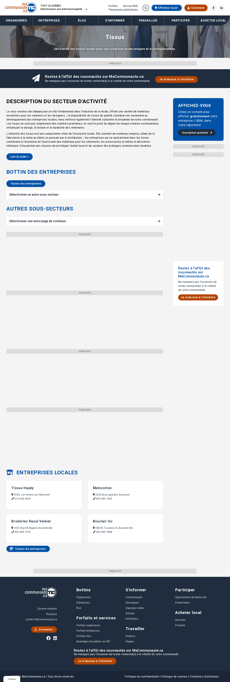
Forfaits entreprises (88, 630)
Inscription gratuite (195, 132)
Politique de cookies (174, 676)
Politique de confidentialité (142, 676)
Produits (180, 625)
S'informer (136, 590)
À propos (51, 614)
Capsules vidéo (135, 608)
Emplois (130, 636)
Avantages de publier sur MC (93, 641)
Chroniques (132, 602)
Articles (130, 613)
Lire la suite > (19, 156)
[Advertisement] (84, 260)
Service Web (130, 6)
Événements (182, 602)
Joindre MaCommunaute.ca (41, 619)
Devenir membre (47, 608)
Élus (82, 20)
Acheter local (188, 612)
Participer (185, 590)
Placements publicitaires (123, 9)
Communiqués (134, 597)
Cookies (12, 679)
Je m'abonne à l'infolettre (176, 79)
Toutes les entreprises (25, 183)
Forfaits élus (83, 636)
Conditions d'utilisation (204, 676)
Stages (130, 641)
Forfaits (113, 6)
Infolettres (132, 618)
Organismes (16, 20)
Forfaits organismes (88, 625)
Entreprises (49, 20)
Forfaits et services (96, 618)
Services (180, 620)
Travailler (135, 628)
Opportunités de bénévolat (190, 597)
